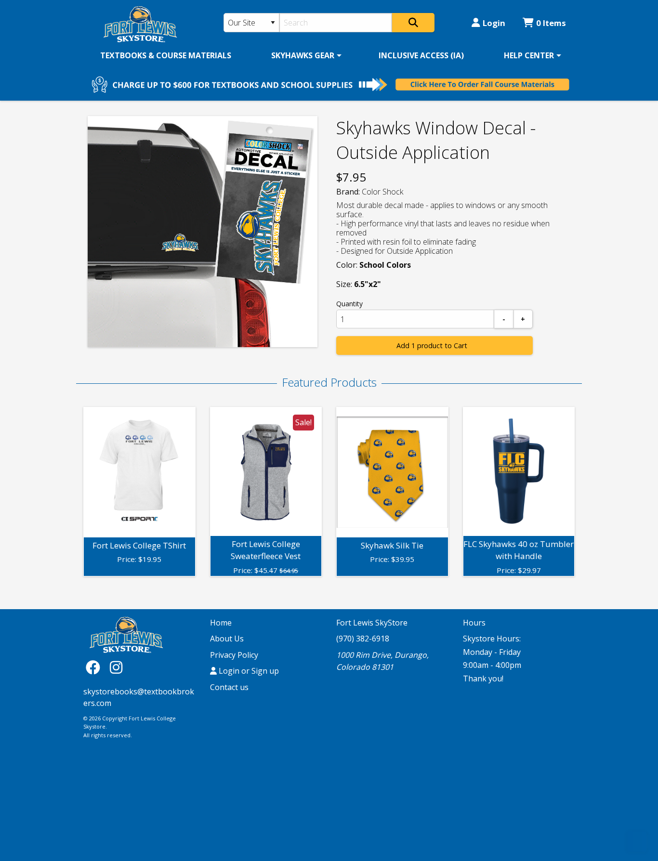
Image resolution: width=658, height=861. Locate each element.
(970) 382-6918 (362, 638)
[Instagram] (116, 667)
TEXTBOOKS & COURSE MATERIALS (165, 55)
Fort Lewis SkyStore (372, 622)
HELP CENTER (529, 55)
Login (494, 22)
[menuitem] (165, 55)
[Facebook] (95, 667)
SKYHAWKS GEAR (302, 55)
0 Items (551, 22)
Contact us (229, 687)
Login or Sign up (248, 670)
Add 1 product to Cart (431, 345)
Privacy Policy (234, 655)
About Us (227, 638)
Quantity (349, 303)
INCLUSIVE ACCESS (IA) (421, 55)
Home (221, 622)
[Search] (413, 22)
